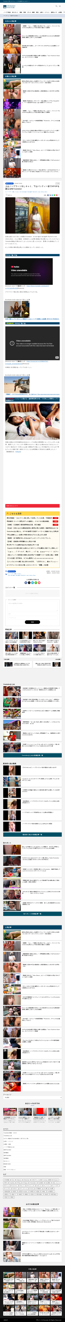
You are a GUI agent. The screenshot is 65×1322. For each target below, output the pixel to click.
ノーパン (47, 1185)
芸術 (32, 1194)
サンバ (23, 1185)
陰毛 (47, 1194)
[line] (54, 195)
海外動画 (6, 1158)
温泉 (38, 1191)
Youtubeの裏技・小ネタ (10, 1133)
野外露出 (39, 1194)
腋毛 (20, 1194)
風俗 (12, 1197)
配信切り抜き (7, 1164)
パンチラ (7, 1188)
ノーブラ (9, 191)
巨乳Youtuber (23, 1191)
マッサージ (24, 1188)
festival (27, 1180)
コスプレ (14, 1185)
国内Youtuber (7, 1149)
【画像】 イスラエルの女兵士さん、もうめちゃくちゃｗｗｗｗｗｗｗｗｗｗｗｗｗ (32, 394)
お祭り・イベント (8, 1141)
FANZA (17, 451)
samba (12, 1182)
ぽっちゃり (57, 1182)
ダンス (40, 1185)
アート (7, 1185)
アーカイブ (7, 1095)
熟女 (44, 1191)
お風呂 (48, 1182)
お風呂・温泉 (7, 1144)
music (56, 1180)
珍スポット (7, 1161)
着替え (7, 1194)
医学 (15, 1191)
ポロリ (15, 1188)
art (13, 1180)
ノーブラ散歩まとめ (9, 1147)
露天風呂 (54, 1194)
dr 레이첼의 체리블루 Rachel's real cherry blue (34, 191)
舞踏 (26, 1194)
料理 (32, 1191)
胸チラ (14, 1194)
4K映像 (7, 1180)
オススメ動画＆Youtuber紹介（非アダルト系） (16, 1138)
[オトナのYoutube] (9, 6)
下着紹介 (39, 1188)
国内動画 (6, 1152)
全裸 (52, 1188)
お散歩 (41, 1182)
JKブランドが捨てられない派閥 (42, 1180)
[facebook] (48, 195)
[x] (50, 195)
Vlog (19, 1182)
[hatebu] (52, 195)
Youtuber (33, 1182)
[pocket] (57, 195)
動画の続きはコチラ (12, 505)
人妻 (46, 1188)
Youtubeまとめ (8, 1135)
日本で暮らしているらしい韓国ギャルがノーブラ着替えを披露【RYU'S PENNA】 (32, 319)
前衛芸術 (7, 1191)
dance (19, 1180)
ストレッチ (31, 1185)
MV (6, 1182)
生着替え (51, 1191)
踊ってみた (16, 191)
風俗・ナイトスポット (10, 1169)
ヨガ (31, 1188)
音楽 (5, 1166)
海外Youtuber (9, 183)
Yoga (25, 1182)
